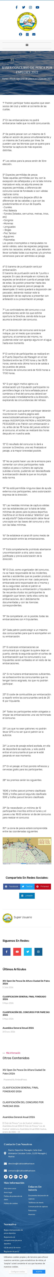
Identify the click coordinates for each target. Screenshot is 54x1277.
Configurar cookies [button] (18, 1272)
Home (5, 78)
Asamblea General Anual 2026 (18, 1028)
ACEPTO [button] (39, 1272)
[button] (27, 45)
